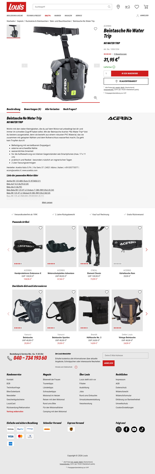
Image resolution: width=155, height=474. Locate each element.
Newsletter (11, 395)
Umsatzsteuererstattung (89, 399)
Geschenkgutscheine (15, 399)
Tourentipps (48, 383)
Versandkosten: (109, 90)
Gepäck (20, 21)
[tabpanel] (77, 160)
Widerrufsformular (123, 395)
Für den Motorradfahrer (53, 407)
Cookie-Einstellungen (125, 407)
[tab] (13, 110)
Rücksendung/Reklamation (18, 407)
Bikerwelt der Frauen (51, 379)
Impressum (120, 379)
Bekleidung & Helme (15, 16)
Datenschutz (121, 387)
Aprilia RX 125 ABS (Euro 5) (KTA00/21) (24, 181)
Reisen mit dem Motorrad (54, 399)
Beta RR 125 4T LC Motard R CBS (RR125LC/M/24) (28, 193)
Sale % (47, 16)
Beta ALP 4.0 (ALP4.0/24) (18, 184)
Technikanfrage (13, 387)
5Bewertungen (120, 54)
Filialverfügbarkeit (126, 81)
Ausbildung (84, 387)
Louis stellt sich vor (87, 379)
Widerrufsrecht (122, 391)
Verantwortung (85, 403)
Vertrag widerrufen (15, 411)
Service (79, 16)
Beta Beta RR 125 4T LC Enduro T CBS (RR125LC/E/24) (30, 190)
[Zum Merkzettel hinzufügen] (41, 228)
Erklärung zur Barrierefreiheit (128, 399)
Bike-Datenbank (13, 391)
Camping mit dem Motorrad (55, 411)
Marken (57, 16)
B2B (8, 383)
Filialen (82, 383)
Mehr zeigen (47, 202)
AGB (118, 383)
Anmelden (142, 15)
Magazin (68, 16)
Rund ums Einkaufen (88, 395)
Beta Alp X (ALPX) (14, 187)
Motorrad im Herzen (51, 395)
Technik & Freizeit (34, 16)
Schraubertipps (49, 391)
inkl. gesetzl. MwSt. (118, 87)
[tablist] (77, 110)
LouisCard (11, 403)
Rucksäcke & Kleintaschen (37, 21)
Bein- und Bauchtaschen (60, 21)
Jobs (81, 391)
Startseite (11, 21)
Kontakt (10, 379)
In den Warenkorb (130, 73)
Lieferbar (110, 67)
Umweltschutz (122, 403)
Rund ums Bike (49, 403)
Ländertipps (48, 387)
